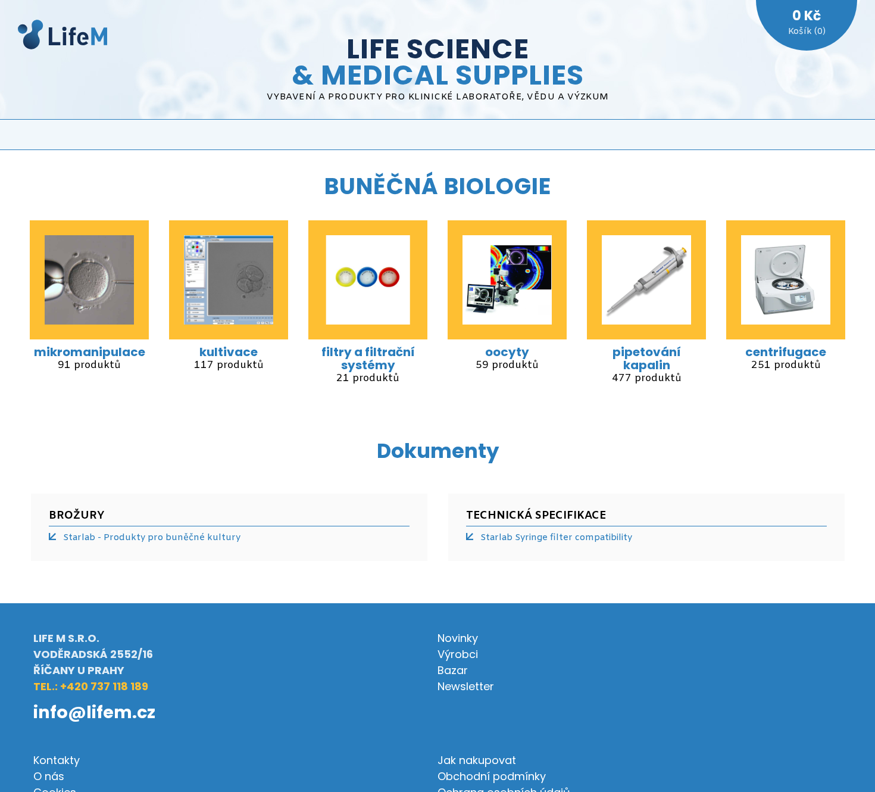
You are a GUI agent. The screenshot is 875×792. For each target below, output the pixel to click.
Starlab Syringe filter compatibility (556, 537)
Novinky (458, 638)
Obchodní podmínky (492, 776)
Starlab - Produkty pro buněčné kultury (151, 537)
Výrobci (458, 654)
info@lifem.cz (94, 712)
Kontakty (56, 760)
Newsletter (466, 686)
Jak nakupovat (477, 760)
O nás (48, 776)
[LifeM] (62, 36)
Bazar (453, 670)
